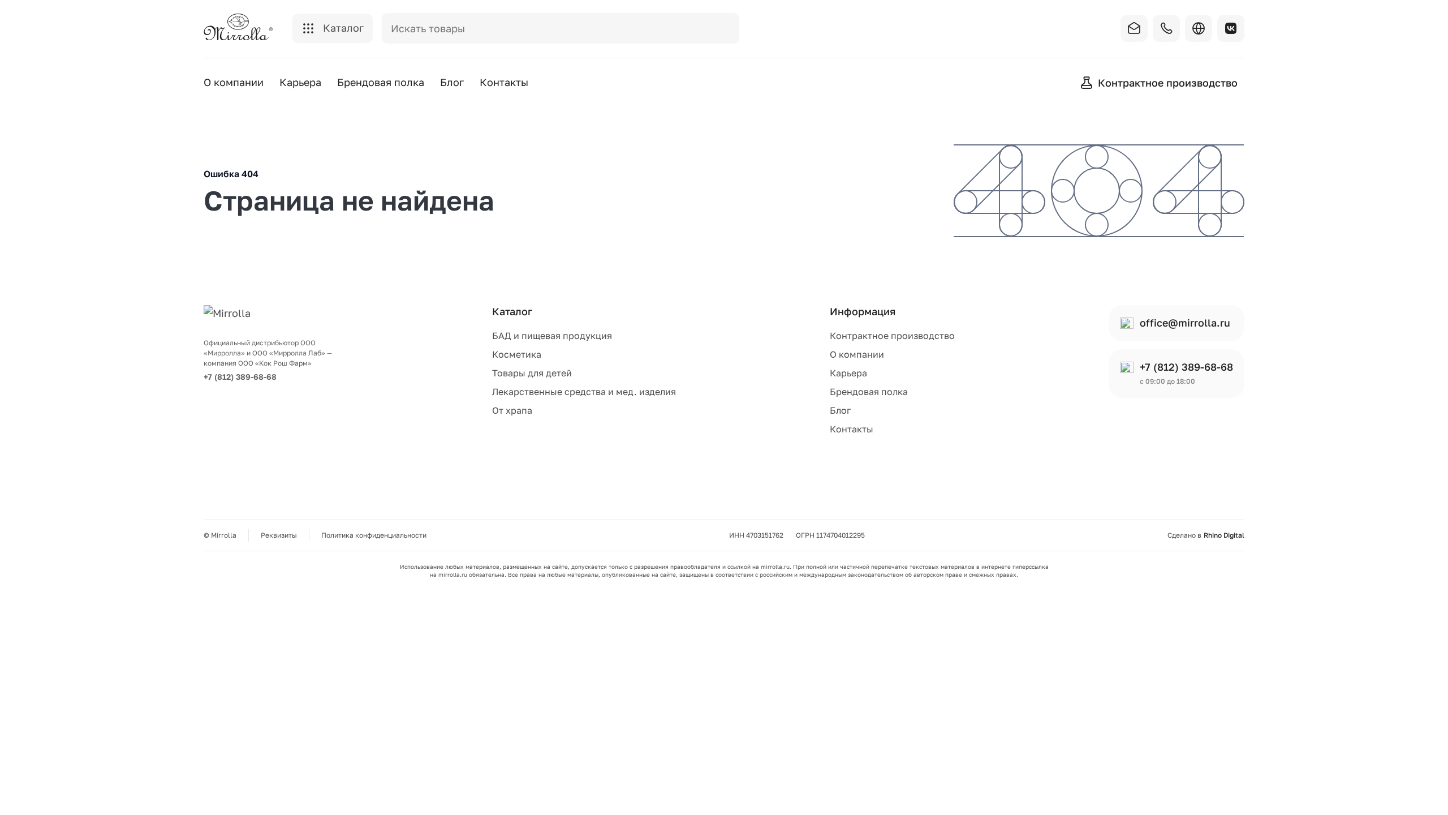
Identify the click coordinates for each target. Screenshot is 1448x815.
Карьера (300, 82)
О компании (234, 82)
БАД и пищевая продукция (552, 335)
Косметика (516, 354)
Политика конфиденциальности (373, 535)
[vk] (1230, 28)
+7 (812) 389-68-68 (240, 376)
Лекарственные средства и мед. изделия (584, 391)
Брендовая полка (380, 82)
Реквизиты (279, 535)
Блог (452, 82)
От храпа (512, 410)
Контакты (504, 82)
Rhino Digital (1224, 535)
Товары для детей (532, 373)
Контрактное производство (892, 335)
